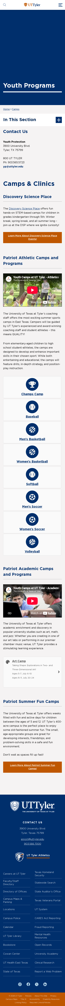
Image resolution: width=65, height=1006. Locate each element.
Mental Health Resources (42, 936)
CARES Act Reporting (47, 918)
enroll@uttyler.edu (32, 839)
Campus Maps (11, 999)
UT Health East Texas (15, 962)
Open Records (43, 945)
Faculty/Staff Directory (11, 882)
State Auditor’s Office (48, 891)
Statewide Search (45, 882)
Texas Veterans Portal (47, 900)
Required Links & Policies (40, 1002)
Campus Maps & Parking (12, 900)
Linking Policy (21, 1002)
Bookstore (9, 945)
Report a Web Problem (48, 971)
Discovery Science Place (24, 208)
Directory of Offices (15, 891)
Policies (28, 996)
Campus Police (11, 918)
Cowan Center (11, 954)
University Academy (46, 954)
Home (6, 109)
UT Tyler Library (12, 936)
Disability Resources (51, 999)
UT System (41, 909)
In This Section (19, 120)
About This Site (41, 996)
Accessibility (35, 999)
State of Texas (11, 971)
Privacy (53, 996)
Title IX (23, 999)
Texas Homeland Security (44, 874)
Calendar (8, 927)
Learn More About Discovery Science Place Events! (32, 237)
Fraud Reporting (44, 927)
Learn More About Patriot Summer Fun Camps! (32, 767)
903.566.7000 (32, 843)
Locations (9, 909)
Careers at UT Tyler (14, 874)
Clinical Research (44, 962)
